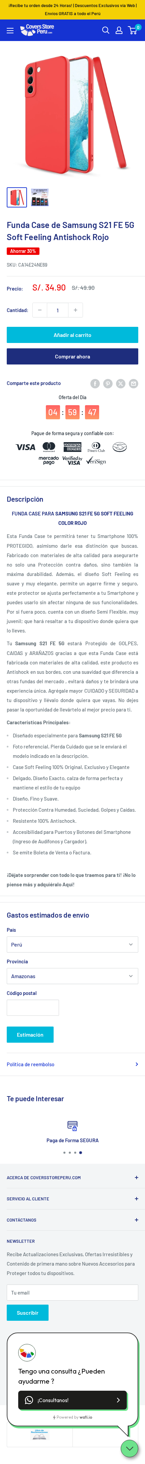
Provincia (17, 961)
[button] (72, 1400)
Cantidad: (17, 310)
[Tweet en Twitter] (120, 383)
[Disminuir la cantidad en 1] (40, 310)
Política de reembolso (30, 1064)
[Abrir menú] (10, 30)
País (11, 930)
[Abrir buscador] (106, 30)
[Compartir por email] (133, 383)
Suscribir (27, 1312)
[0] (132, 30)
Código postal (22, 993)
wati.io (86, 1417)
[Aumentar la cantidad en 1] (75, 310)
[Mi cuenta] (119, 30)
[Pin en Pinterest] (108, 383)
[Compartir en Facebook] (95, 383)
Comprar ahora (72, 356)
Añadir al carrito (72, 335)
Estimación (30, 1034)
